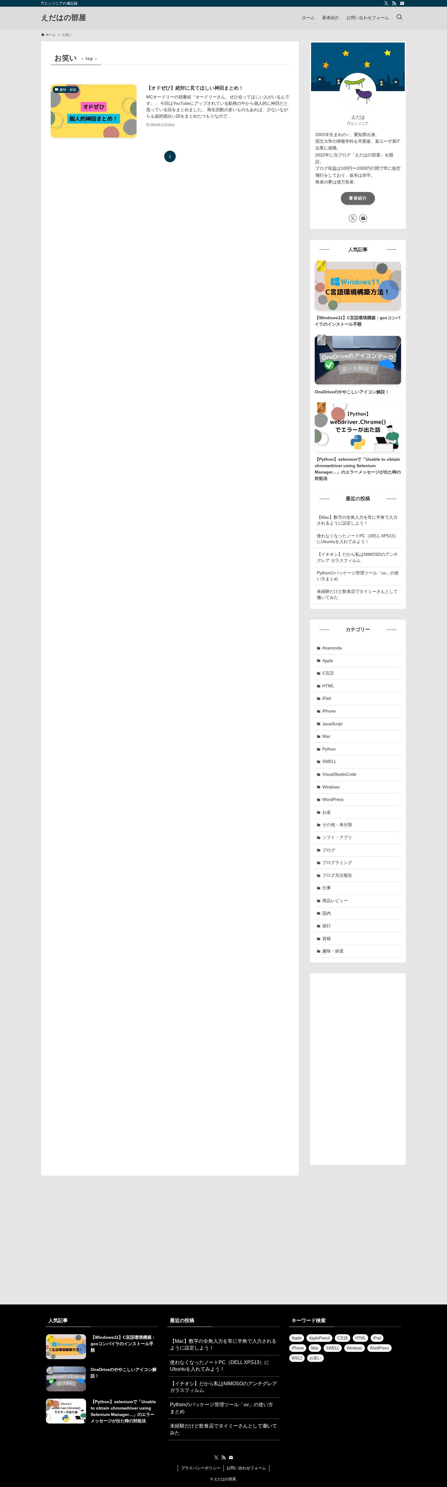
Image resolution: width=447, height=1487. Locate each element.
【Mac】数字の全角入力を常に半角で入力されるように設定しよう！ (357, 520)
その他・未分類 (337, 824)
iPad (326, 698)
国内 (326, 913)
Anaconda (332, 647)
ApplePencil (319, 1338)
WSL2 (297, 1358)
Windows (331, 787)
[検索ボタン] (399, 18)
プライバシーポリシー (200, 1468)
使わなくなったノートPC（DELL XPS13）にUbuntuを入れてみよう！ (357, 538)
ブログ (328, 850)
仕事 (326, 887)
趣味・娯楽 (333, 951)
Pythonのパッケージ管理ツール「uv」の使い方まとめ (358, 575)
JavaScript (332, 723)
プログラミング (337, 862)
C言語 (328, 673)
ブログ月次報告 (337, 875)
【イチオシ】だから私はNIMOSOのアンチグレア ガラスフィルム (357, 557)
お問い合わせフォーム (246, 1468)
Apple (327, 660)
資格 (326, 938)
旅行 (326, 925)
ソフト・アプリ (337, 837)
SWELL (329, 761)
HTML (328, 685)
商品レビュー (335, 900)
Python (329, 749)
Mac (326, 736)
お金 (326, 812)
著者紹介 (358, 198)
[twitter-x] (386, 3)
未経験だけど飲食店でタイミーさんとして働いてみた (357, 594)
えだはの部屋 (63, 17)
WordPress (333, 799)
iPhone (329, 711)
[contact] (402, 3)
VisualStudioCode (339, 774)
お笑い (315, 1358)
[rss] (394, 3)
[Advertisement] (358, 1069)
